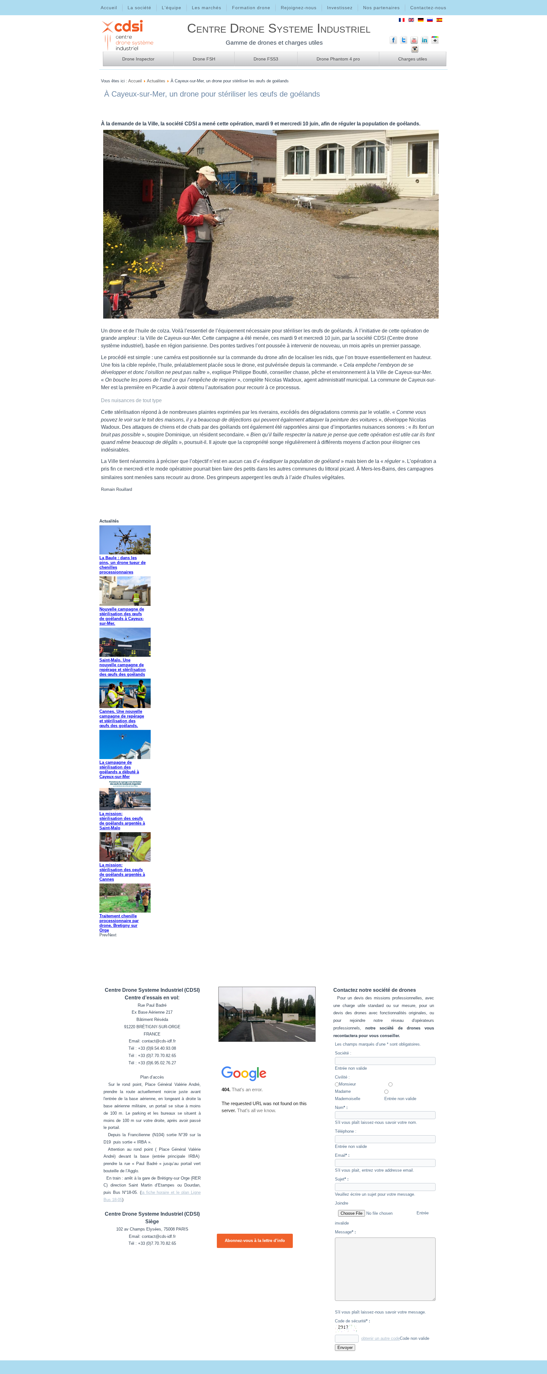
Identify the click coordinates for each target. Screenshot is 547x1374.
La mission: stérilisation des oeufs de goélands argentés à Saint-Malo (122, 820)
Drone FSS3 (266, 58)
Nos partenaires (381, 7)
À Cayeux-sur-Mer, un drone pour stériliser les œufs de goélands (212, 94)
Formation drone (251, 7)
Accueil (109, 7)
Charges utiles (412, 58)
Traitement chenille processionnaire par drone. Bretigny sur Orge (119, 923)
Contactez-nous (428, 7)
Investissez (340, 7)
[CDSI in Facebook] (393, 42)
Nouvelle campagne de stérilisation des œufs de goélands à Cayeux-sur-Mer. (121, 616)
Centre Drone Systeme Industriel (279, 28)
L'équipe (171, 7)
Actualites (156, 81)
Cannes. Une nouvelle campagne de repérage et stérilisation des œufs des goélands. (121, 718)
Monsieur (347, 1084)
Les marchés (206, 7)
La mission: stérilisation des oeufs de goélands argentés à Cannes (122, 872)
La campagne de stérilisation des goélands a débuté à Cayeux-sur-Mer (119, 769)
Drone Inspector (138, 58)
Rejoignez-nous (299, 7)
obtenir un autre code (380, 1338)
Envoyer (345, 1347)
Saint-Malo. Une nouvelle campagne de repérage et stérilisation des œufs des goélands (122, 667)
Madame (343, 1091)
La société (139, 7)
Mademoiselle (347, 1098)
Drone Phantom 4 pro (338, 58)
